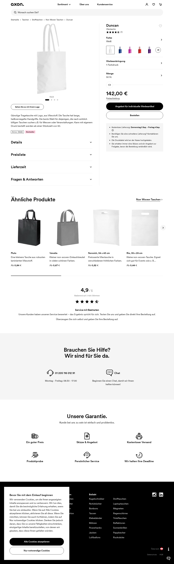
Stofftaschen (37, 19)
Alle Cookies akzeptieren (37, 541)
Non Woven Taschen (54, 19)
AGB (161, 554)
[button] (134, 32)
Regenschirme (120, 513)
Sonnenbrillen (120, 527)
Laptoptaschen (120, 503)
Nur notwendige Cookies (37, 550)
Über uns (84, 4)
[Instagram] (154, 495)
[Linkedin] (161, 495)
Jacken (92, 532)
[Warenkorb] (160, 4)
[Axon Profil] (17, 4)
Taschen (25, 19)
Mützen (93, 522)
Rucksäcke (118, 537)
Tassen (92, 513)
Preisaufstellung (113, 98)
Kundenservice (105, 4)
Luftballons (94, 537)
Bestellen (134, 115)
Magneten (118, 508)
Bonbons (93, 508)
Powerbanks (95, 527)
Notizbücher (95, 503)
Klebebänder (95, 518)
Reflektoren (119, 522)
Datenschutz (152, 554)
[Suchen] (14, 12)
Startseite (15, 19)
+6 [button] (158, 50)
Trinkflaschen (120, 518)
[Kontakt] (168, 549)
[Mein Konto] (147, 4)
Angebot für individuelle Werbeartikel (134, 106)
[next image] (89, 58)
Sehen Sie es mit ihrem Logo (27, 107)
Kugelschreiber (96, 498)
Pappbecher (119, 532)
